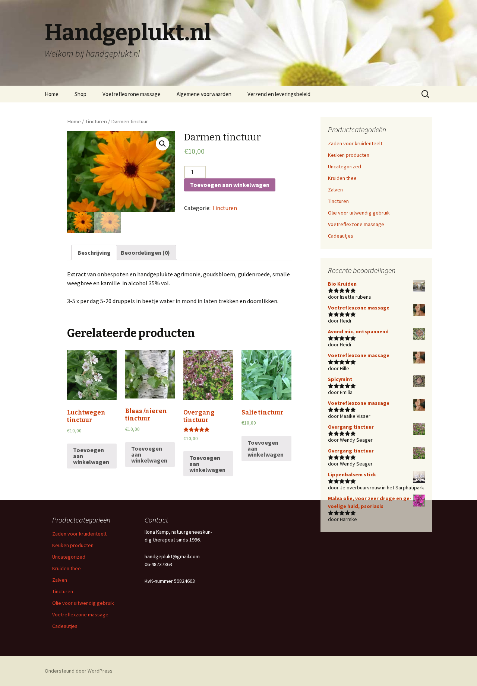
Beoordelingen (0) (145, 252)
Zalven (335, 189)
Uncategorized (344, 166)
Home (52, 94)
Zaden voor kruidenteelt (355, 143)
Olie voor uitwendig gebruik (359, 212)
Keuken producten (348, 155)
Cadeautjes (340, 235)
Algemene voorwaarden (204, 94)
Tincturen (96, 121)
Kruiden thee (342, 178)
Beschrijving (94, 252)
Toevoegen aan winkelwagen (229, 184)
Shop (80, 94)
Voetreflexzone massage (131, 94)
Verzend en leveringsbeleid (278, 94)
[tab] (94, 252)
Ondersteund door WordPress (79, 670)
